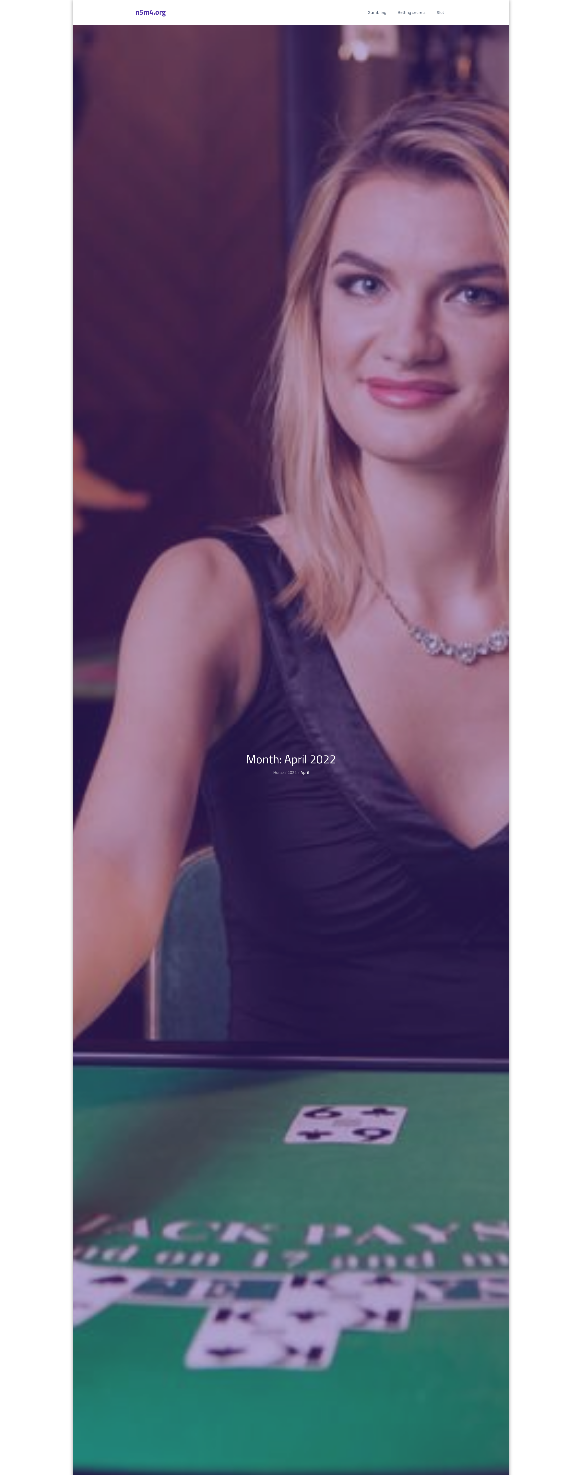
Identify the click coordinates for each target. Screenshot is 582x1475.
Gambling (377, 12)
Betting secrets (412, 12)
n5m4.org (150, 12)
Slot (440, 12)
